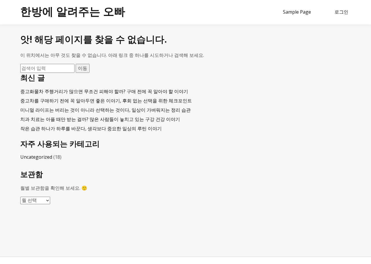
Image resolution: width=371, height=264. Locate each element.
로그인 (341, 12)
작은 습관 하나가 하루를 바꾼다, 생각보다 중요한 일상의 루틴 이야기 (91, 128)
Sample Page (297, 12)
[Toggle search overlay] (322, 12)
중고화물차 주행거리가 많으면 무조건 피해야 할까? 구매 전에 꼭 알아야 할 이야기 (104, 91)
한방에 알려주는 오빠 (72, 11)
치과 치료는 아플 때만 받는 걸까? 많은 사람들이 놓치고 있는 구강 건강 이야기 (100, 119)
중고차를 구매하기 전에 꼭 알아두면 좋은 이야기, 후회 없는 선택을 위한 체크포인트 (106, 100)
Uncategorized (36, 157)
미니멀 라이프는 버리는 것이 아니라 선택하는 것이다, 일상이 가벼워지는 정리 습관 (105, 110)
